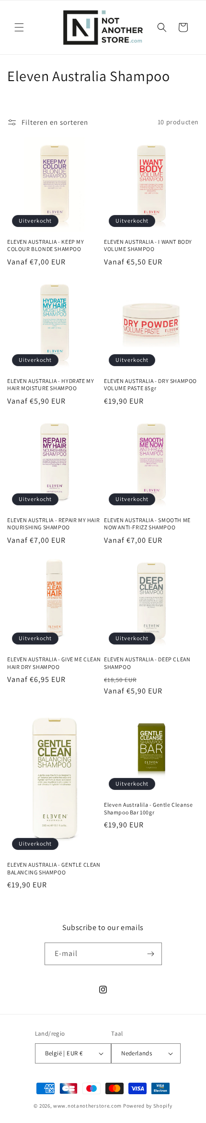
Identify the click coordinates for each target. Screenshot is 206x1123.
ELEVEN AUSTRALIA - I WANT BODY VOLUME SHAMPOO (148, 245)
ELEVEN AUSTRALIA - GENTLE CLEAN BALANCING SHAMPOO (54, 868)
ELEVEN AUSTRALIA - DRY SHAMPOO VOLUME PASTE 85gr (150, 384)
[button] (19, 27)
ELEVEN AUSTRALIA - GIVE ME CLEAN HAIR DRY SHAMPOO (54, 663)
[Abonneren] (150, 954)
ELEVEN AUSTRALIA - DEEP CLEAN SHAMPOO (147, 663)
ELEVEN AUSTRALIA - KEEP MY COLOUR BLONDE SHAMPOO (45, 245)
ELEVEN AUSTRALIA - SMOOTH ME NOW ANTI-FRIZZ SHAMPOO (147, 523)
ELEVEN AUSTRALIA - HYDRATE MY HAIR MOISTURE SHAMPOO (50, 384)
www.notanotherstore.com (87, 1105)
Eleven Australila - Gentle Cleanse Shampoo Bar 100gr (148, 808)
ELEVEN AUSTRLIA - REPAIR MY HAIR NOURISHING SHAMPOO (53, 523)
